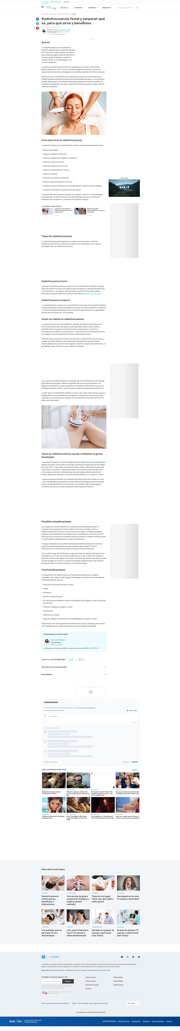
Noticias (66, 2)
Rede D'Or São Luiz (123, 1021)
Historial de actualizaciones (54, 667)
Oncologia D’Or (136, 1021)
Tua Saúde (45, 2)
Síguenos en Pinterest (139, 957)
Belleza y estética (63, 14)
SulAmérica (146, 1021)
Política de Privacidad (92, 985)
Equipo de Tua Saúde (59, 34)
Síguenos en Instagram (128, 957)
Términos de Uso (118, 985)
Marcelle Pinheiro (58, 640)
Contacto (88, 988)
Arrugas (73, 14)
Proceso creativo (91, 981)
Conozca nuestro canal (122, 957)
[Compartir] (37, 19)
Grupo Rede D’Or (100, 1012)
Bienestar (53, 14)
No (82, 659)
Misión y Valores (118, 977)
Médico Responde (55, 2)
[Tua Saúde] (49, 7)
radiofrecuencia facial (92, 294)
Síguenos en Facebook (133, 957)
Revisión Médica (118, 981)
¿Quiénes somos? (91, 977)
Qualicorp (169, 1021)
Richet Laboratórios (158, 1021)
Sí (72, 659)
